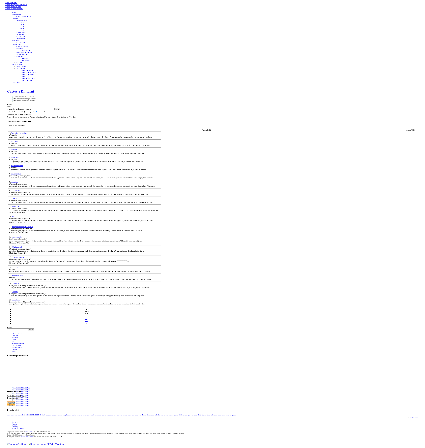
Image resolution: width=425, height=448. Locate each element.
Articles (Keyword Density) (48, 117)
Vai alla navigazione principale (16, 5)
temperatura (206, 415)
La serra (14, 149)
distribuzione (183, 415)
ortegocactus (15, 190)
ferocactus (150, 415)
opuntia (194, 415)
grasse (176, 415)
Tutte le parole (15, 112)
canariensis (221, 415)
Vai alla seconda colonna (14, 9)
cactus (104, 415)
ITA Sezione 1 (17, 247)
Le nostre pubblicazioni (20, 257)
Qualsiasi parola (29, 112)
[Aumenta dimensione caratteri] (23, 97)
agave (189, 415)
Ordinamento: (13, 114)
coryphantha (142, 415)
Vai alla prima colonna (13, 7)
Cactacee (15, 267)
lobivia (166, 415)
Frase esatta (42, 112)
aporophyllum (16, 174)
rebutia (171, 415)
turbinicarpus (159, 415)
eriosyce (228, 415)
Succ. (87, 319)
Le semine (14, 141)
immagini (98, 415)
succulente (22, 415)
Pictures (33, 117)
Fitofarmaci (16, 206)
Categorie (23, 117)
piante (42, 414)
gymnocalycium (121, 415)
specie (48, 415)
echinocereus (57, 415)
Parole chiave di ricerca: (16, 109)
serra (16, 415)
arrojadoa (14, 182)
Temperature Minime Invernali (22, 227)
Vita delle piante (17, 275)
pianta (199, 415)
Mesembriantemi (17, 166)
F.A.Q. (14, 216)
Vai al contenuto (11, 3)
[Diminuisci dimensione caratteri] (23, 101)
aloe (136, 415)
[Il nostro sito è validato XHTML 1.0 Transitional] (47, 444)
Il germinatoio (17, 237)
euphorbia (67, 415)
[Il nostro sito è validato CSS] (18, 444)
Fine (86, 321)
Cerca (57, 109)
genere (234, 415)
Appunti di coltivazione (19, 133)
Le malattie (15, 157)
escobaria (131, 415)
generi (92, 415)
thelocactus (214, 415)
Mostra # (409, 130)
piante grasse (10, 415)
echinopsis (111, 415)
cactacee (86, 415)
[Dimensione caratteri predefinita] (24, 99)
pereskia (14, 198)
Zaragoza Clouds (414, 417)
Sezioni (64, 117)
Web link (72, 117)
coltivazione (77, 415)
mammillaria (32, 414)
